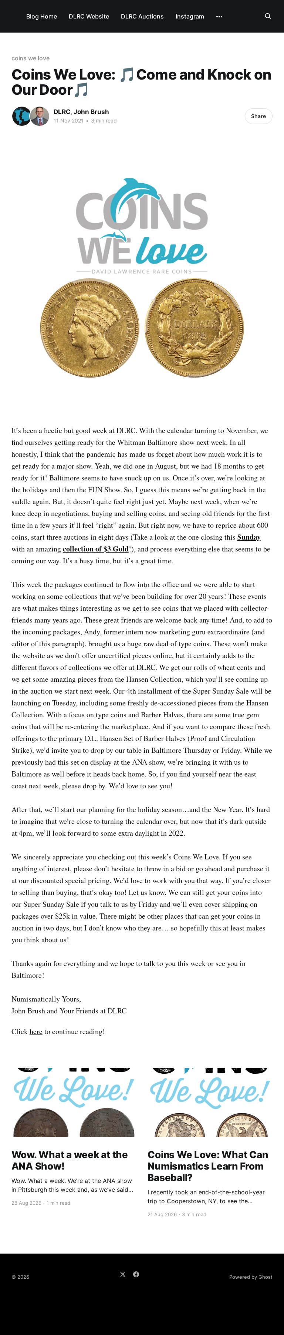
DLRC (62, 111)
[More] (219, 16)
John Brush (91, 111)
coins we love (30, 58)
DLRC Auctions (142, 16)
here (36, 1031)
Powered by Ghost (251, 1277)
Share (258, 116)
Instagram (190, 16)
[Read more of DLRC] (21, 116)
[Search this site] (268, 16)
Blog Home (41, 16)
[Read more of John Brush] (39, 116)
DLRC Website (89, 16)
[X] (123, 1274)
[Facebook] (136, 1274)
